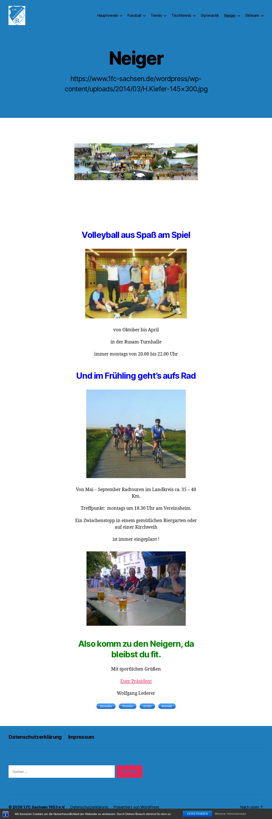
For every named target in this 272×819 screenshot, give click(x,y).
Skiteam (252, 15)
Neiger (230, 15)
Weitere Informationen (230, 813)
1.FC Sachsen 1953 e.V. (44, 807)
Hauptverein (107, 15)
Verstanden (197, 813)
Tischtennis (181, 15)
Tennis (156, 15)
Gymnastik (210, 15)
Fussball (134, 15)
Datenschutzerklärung (35, 737)
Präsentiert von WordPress (136, 807)
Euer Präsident (136, 681)
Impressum (81, 737)
